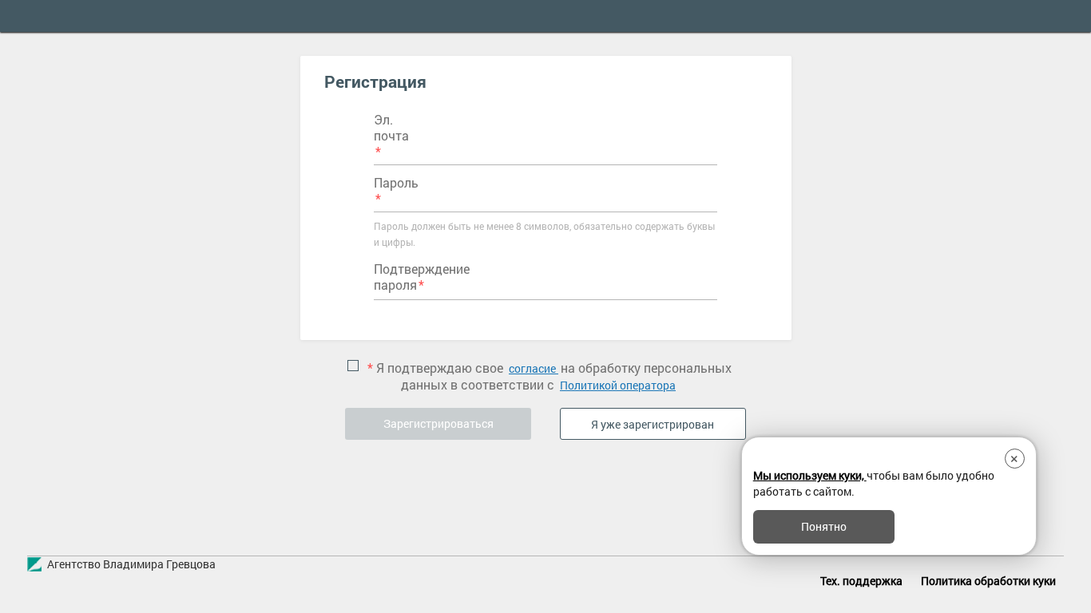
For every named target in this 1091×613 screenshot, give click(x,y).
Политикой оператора (618, 385)
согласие (533, 368)
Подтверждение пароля (422, 277)
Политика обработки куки (988, 580)
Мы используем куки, (810, 475)
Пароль (396, 183)
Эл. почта (391, 128)
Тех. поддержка (861, 580)
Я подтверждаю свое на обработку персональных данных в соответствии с (549, 376)
